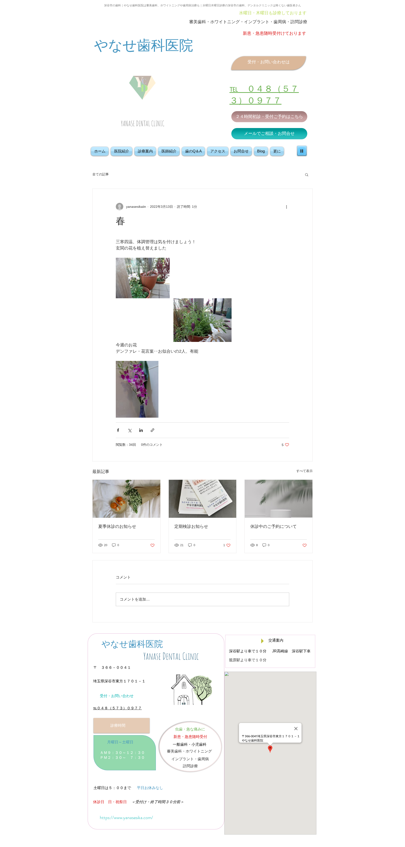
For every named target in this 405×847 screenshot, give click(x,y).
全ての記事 (100, 174)
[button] (306, 174)
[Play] (302, 151)
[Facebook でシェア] (118, 430)
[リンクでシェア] (152, 430)
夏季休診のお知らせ (117, 526)
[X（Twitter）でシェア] (129, 430)
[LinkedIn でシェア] (141, 430)
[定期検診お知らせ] (202, 499)
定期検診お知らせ (191, 526)
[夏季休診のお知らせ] (126, 499)
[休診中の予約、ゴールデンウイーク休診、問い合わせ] (278, 499)
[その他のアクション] (286, 206)
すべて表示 (304, 471)
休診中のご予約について (273, 526)
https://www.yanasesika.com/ (126, 817)
